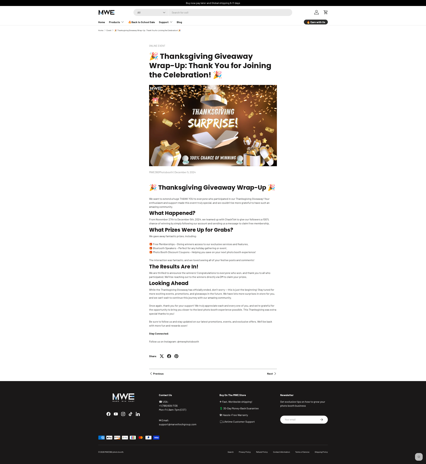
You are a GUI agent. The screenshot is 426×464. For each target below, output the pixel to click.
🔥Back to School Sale (141, 22)
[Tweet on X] (161, 356)
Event (108, 30)
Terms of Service (302, 452)
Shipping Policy (321, 452)
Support (164, 22)
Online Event (157, 45)
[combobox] (212, 12)
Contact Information (281, 452)
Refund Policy (262, 452)
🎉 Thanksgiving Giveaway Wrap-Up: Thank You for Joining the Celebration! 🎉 (147, 30)
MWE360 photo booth (114, 452)
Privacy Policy (245, 452)
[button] (325, 12)
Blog (179, 22)
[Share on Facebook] (169, 356)
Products (114, 22)
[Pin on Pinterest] (176, 356)
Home (101, 22)
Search (230, 452)
